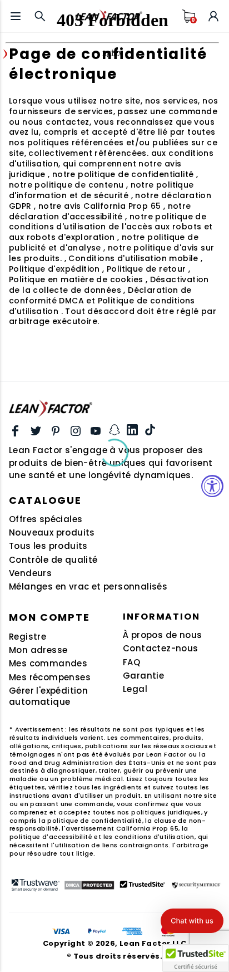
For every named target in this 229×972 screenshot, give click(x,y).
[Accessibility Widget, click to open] (212, 486)
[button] (192, 921)
